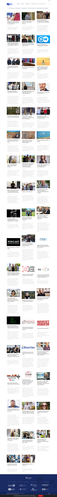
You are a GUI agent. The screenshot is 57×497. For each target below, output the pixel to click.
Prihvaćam (40, 495)
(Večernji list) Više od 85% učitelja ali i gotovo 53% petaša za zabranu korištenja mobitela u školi (43, 276)
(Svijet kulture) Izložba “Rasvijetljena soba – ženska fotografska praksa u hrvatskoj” (12, 219)
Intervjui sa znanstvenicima (32, 8)
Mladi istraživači (27, 3)
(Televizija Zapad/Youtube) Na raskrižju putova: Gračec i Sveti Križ (12, 67)
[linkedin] (48, 0)
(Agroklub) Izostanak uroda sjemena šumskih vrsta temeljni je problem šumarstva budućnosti (43, 21)
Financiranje (22, 3)
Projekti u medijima (24, 8)
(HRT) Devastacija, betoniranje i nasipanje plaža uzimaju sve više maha (28, 353)
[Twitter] (49, 493)
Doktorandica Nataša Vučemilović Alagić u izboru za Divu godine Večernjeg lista (13, 439)
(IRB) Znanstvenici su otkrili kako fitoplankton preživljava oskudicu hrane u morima (28, 44)
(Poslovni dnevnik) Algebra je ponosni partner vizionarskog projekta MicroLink (27, 244)
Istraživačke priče (18, 8)
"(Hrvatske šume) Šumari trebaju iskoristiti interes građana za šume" (43, 412)
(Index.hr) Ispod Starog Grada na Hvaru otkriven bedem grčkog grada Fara (28, 328)
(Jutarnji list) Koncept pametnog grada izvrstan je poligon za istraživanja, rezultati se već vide (13, 355)
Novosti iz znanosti (11, 8)
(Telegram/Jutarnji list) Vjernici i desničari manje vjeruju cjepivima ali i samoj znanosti (13, 22)
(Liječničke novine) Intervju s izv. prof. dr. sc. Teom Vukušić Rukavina (28, 22)
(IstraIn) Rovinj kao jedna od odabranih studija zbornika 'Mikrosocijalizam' (27, 141)
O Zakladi (18, 3)
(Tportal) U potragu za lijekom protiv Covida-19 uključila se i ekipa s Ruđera (27, 441)
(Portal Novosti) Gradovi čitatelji (43, 328)
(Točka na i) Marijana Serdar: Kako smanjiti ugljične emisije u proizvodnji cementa (43, 165)
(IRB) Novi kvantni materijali (27, 191)
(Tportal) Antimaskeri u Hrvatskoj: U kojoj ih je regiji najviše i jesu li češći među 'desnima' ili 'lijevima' (28, 412)
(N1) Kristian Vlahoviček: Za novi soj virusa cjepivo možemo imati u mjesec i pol (13, 410)
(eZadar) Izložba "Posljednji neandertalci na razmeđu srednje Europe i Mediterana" (28, 117)
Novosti (39, 3)
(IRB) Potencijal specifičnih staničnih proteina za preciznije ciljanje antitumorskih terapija (12, 326)
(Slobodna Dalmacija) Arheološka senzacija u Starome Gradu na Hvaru (13, 140)
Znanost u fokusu (33, 3)
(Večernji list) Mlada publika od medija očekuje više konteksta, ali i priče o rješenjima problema (13, 44)
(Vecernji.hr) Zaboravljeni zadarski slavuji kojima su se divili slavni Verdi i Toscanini (43, 298)
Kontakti (41, 3)
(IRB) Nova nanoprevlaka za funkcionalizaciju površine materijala (27, 218)
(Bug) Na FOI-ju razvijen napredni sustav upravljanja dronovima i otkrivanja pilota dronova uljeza (13, 191)
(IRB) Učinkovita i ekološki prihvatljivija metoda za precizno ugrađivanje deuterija (43, 117)
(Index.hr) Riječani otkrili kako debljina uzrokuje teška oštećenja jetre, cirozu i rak (43, 246)
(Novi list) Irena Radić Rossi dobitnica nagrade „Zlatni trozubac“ (12, 165)
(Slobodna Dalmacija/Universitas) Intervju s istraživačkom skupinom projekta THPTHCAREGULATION (13, 273)
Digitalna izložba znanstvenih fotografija (42, 8)
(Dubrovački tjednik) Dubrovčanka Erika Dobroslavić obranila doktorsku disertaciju (28, 92)
